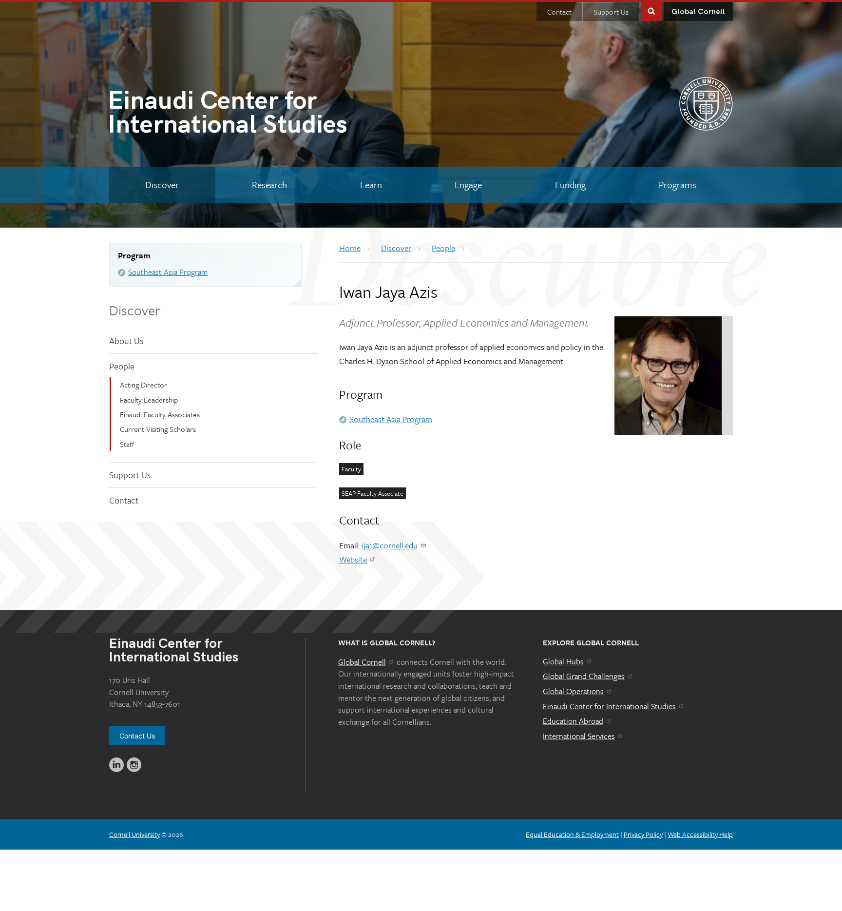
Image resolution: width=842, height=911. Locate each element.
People (121, 366)
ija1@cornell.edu (390, 545)
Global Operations (573, 691)
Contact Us (137, 736)
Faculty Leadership (149, 399)
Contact (559, 11)
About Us (126, 340)
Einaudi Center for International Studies (609, 706)
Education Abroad (573, 721)
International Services (579, 736)
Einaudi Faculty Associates (160, 414)
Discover (134, 310)
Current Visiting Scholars (158, 429)
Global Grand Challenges (584, 676)
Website (353, 559)
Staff (127, 444)
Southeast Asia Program (168, 272)
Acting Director (143, 384)
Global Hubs (563, 661)
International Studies (227, 114)
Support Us (611, 11)
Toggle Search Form (651, 10)
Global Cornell (698, 12)
